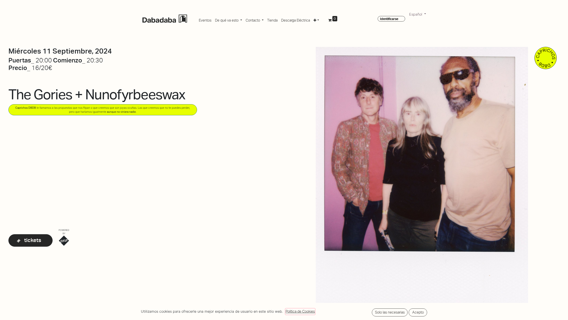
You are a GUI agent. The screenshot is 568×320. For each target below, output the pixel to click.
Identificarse (389, 19)
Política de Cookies (300, 311)
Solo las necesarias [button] (390, 312)
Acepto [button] (418, 312)
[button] (316, 19)
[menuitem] (205, 19)
